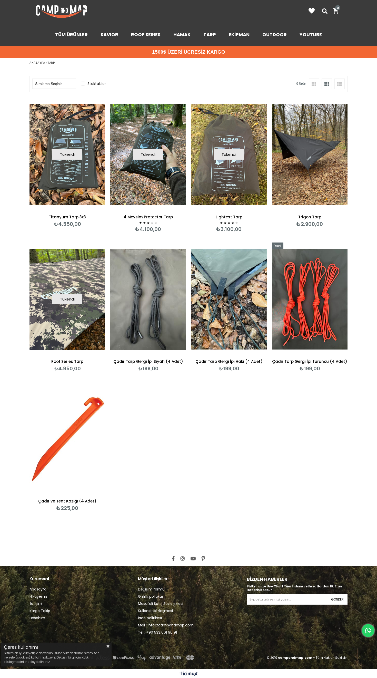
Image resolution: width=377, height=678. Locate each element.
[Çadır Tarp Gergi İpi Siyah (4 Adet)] (148, 299)
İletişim (35, 603)
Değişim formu (151, 589)
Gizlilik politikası (151, 596)
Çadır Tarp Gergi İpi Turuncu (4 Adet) (309, 361)
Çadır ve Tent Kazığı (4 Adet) (67, 501)
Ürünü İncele (327, 162)
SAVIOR (109, 34)
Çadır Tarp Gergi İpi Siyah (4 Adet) (148, 361)
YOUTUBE (311, 34)
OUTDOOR (274, 34)
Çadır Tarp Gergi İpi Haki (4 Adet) (229, 361)
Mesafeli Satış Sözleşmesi (160, 603)
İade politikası (150, 618)
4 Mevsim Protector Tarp (148, 217)
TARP (209, 34)
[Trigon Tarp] (310, 154)
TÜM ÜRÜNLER (71, 34)
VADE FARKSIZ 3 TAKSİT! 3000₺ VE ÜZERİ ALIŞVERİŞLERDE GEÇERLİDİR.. (196, 52)
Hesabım (37, 618)
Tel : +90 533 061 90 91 (157, 632)
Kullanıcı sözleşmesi (155, 610)
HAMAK (182, 34)
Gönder (337, 599)
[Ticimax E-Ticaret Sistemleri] (189, 674)
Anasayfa (37, 589)
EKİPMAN (239, 34)
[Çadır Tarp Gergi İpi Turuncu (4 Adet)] (310, 299)
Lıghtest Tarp (229, 217)
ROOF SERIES (146, 34)
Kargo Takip (39, 610)
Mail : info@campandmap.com (166, 625)
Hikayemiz (38, 596)
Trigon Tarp (309, 217)
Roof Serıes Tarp (67, 361)
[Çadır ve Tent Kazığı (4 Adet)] (67, 439)
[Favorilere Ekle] (309, 162)
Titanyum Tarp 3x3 (67, 217)
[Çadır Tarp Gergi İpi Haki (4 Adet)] (229, 299)
